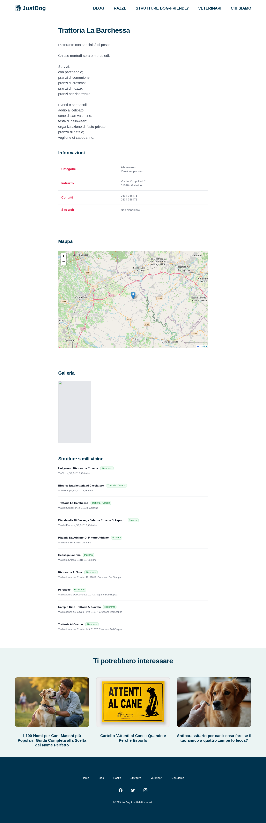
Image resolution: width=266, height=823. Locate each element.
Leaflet (203, 346)
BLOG (98, 8)
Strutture (135, 777)
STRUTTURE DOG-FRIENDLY (162, 8)
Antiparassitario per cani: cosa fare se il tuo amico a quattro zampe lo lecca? (214, 738)
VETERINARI (209, 8)
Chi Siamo (178, 777)
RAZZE (120, 8)
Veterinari (156, 777)
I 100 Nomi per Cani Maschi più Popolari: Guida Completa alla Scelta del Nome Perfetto (52, 740)
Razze (117, 777)
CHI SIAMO (241, 8)
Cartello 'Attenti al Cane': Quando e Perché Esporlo (133, 738)
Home (85, 777)
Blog (101, 777)
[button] (133, 295)
